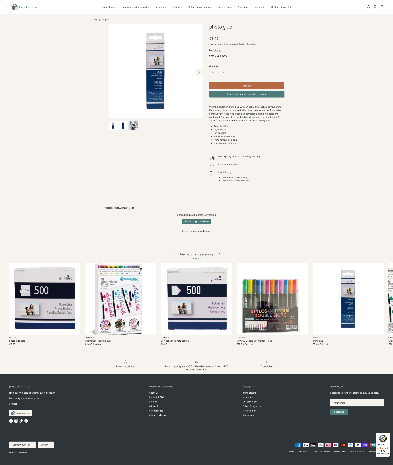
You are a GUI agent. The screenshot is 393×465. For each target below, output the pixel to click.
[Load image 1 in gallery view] (155, 71)
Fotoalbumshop (22, 452)
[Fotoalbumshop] (24, 7)
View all (196, 258)
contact (13, 403)
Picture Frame (225, 7)
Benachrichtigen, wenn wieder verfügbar (246, 94)
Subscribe (339, 411)
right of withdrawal (322, 451)
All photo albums (157, 415)
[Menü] (388, 435)
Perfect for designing (196, 254)
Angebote (260, 7)
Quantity (213, 66)
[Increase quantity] (224, 72)
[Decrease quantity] (212, 72)
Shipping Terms (340, 451)
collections (177, 7)
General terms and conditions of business (367, 451)
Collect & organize (252, 406)
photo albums (108, 7)
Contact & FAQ (156, 397)
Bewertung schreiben (197, 221)
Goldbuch (217, 50)
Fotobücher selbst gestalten (135, 7)
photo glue (103, 20)
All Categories (156, 410)
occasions (160, 7)
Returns (153, 401)
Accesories (243, 7)
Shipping (227, 44)
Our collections (250, 401)
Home (94, 20)
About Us (153, 392)
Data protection (305, 451)
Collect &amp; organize (200, 7)
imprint (292, 451)
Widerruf (153, 406)
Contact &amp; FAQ (281, 7)
